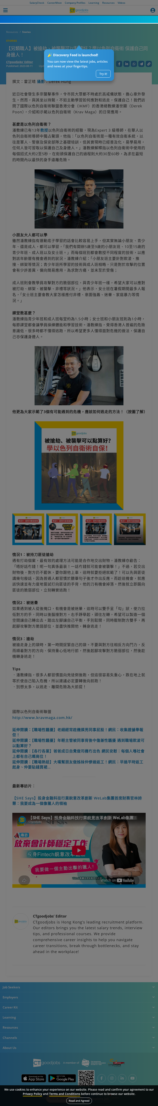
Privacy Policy (32, 1094)
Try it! (103, 74)
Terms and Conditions (64, 1094)
